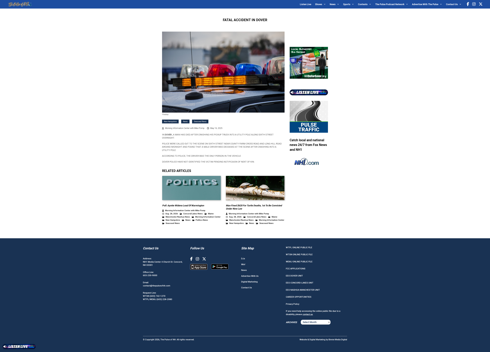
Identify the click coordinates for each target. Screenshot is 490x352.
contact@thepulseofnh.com (156, 285)
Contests (363, 4)
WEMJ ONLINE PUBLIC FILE (299, 261)
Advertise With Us (250, 276)
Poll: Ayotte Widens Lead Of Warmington (183, 205)
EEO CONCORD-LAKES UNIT (299, 282)
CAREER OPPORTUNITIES (298, 297)
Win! (243, 264)
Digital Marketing (249, 281)
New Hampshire (170, 121)
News (332, 4)
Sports (346, 4)
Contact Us (452, 4)
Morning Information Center (208, 217)
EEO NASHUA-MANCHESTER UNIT (303, 290)
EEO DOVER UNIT (294, 275)
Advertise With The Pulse (425, 4)
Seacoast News (200, 121)
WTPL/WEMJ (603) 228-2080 (157, 299)
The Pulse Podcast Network (389, 4)
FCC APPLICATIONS (295, 268)
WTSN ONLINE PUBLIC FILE (299, 254)
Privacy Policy (292, 304)
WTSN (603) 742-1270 (154, 296)
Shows (318, 4)
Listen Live (305, 4)
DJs (243, 258)
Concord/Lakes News (193, 214)
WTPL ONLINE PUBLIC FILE (299, 247)
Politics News (202, 220)
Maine (211, 214)
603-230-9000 (150, 275)
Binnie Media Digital (338, 339)
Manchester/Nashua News (178, 217)
